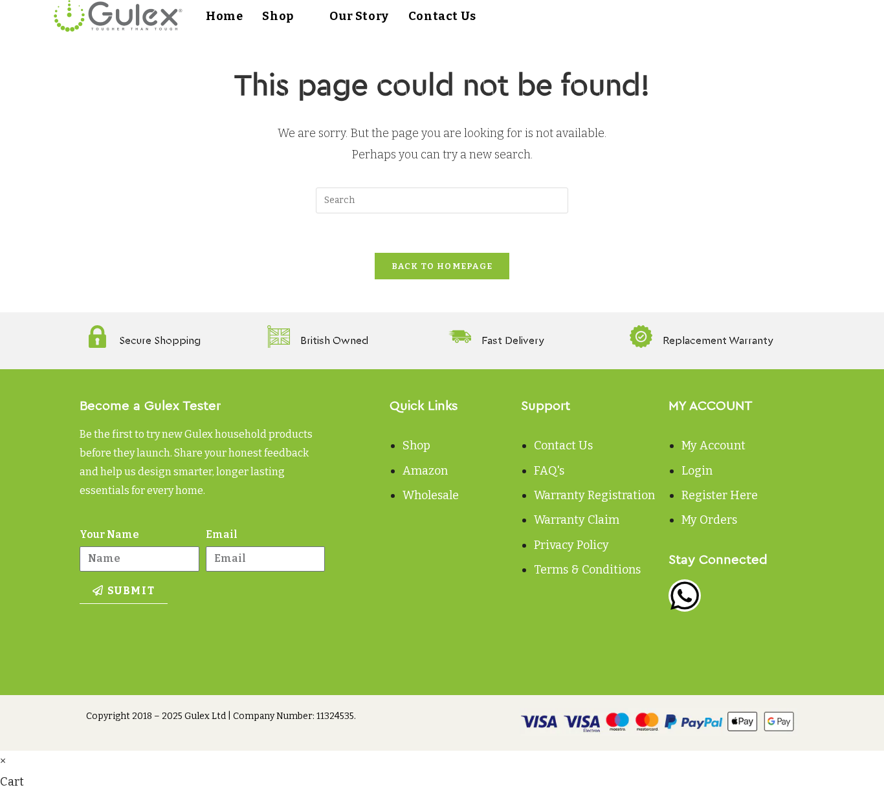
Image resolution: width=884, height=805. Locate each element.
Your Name (109, 534)
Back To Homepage (442, 266)
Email (222, 534)
